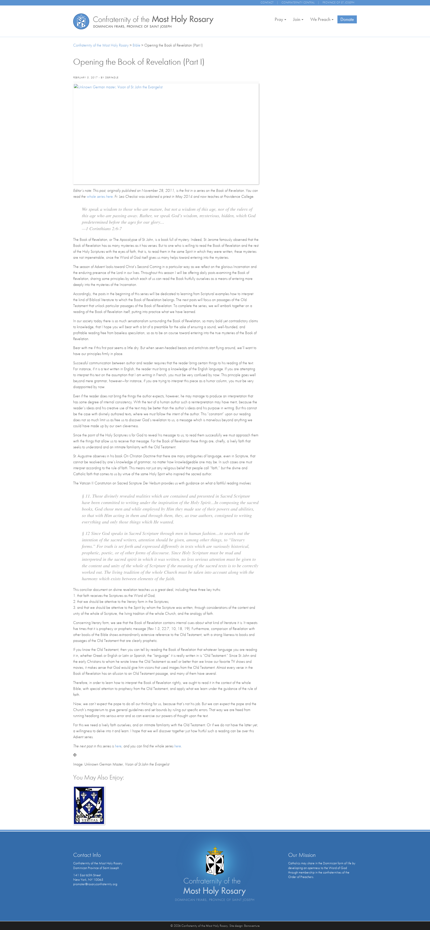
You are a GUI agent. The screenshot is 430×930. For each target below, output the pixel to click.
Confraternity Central (298, 2)
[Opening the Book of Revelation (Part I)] (166, 133)
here (118, 746)
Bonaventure (252, 926)
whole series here (100, 196)
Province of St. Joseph (338, 2)
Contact (267, 2)
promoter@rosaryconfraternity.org (95, 884)
